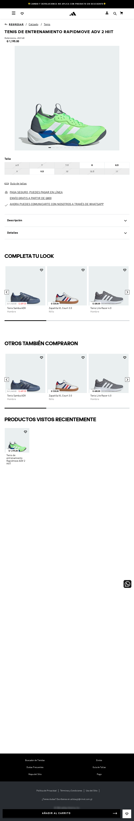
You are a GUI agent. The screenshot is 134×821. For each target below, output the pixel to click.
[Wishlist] (22, 14)
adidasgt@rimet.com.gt (81, 799)
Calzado (33, 24)
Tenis (47, 24)
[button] (115, 14)
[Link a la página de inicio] (14, 24)
